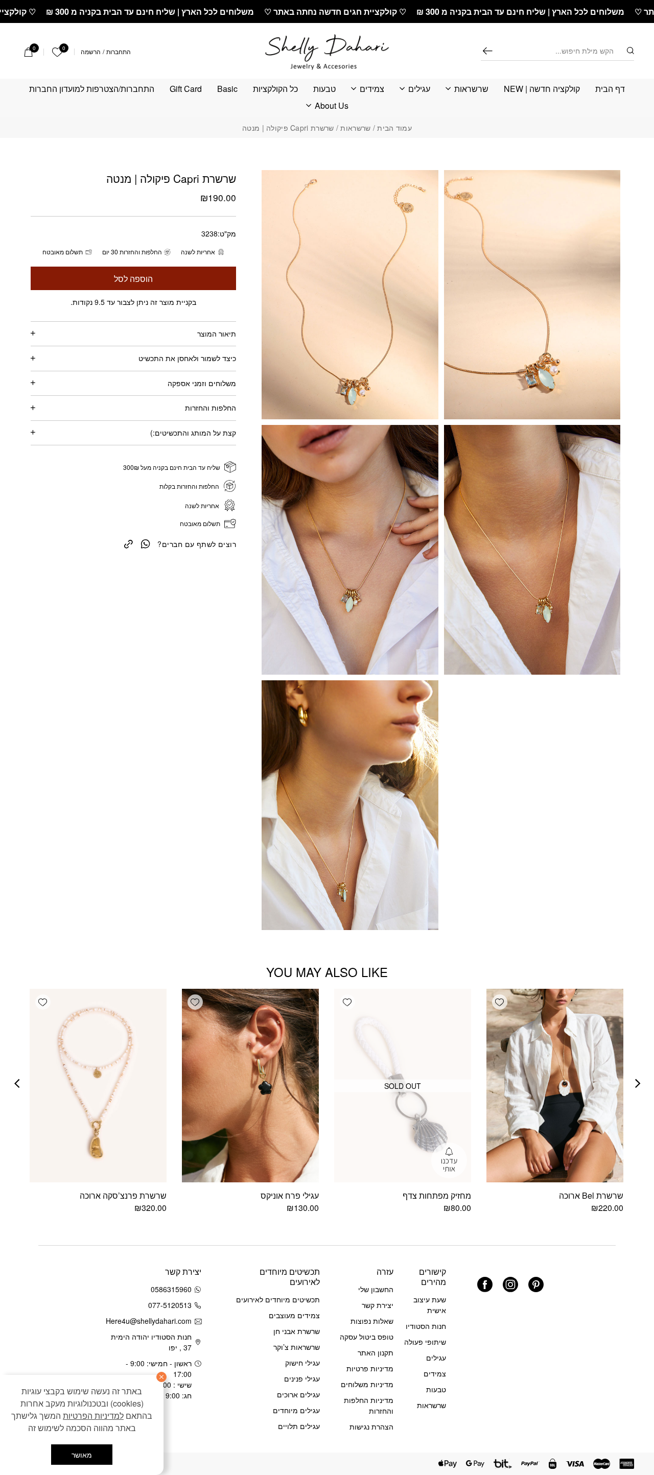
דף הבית (610, 89)
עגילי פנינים (302, 1378)
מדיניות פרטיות (369, 1368)
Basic (227, 89)
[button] (499, 1002)
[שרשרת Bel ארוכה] (554, 1085)
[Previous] (637, 1084)
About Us (331, 106)
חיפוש (488, 51)
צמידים (372, 89)
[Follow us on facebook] (485, 1284)
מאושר (82, 1454)
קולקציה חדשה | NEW (542, 89)
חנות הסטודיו (426, 1326)
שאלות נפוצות (372, 1321)
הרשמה (91, 52)
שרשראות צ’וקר (296, 1347)
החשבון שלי (375, 1289)
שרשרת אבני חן (296, 1331)
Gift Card (186, 89)
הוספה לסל (133, 278)
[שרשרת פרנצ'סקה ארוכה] (98, 1085)
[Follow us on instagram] (510, 1284)
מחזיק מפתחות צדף (437, 1195)
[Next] (16, 1084)
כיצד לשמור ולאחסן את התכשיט (187, 358)
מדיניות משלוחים (367, 1384)
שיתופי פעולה (425, 1342)
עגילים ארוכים (298, 1394)
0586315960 (171, 1289)
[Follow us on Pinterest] (536, 1284)
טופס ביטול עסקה (366, 1336)
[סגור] (161, 1377)
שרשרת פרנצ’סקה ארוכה (123, 1195)
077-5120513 (170, 1305)
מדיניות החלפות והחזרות (368, 1405)
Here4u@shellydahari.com (150, 1321)
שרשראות (471, 89)
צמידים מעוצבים (294, 1315)
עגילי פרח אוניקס (290, 1195)
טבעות (324, 89)
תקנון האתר (375, 1352)
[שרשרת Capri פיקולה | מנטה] (128, 543)
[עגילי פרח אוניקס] (250, 1085)
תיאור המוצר (216, 333)
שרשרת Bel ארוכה (591, 1195)
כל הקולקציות (275, 89)
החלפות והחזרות (210, 407)
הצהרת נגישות (371, 1426)
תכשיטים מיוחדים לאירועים (278, 1299)
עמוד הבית (394, 128)
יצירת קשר (377, 1305)
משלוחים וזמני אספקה (202, 383)
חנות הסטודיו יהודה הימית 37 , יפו (151, 1341)
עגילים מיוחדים (296, 1410)
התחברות (118, 52)
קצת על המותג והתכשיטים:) (193, 432)
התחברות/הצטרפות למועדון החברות (91, 89)
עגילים (419, 89)
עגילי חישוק (302, 1363)
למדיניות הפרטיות (93, 1415)
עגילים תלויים (299, 1426)
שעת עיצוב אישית (429, 1304)
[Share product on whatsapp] (145, 543)
